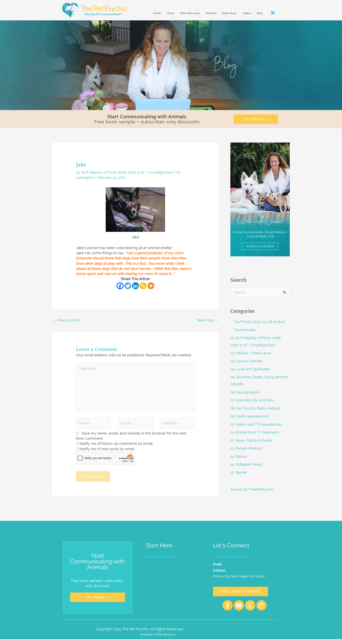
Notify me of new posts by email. (107, 449)
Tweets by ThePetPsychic (252, 489)
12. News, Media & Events (251, 440)
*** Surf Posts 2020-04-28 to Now (257, 322)
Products (211, 13)
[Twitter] (127, 285)
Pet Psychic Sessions (163, 564)
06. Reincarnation (244, 392)
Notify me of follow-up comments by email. (116, 443)
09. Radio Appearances (249, 416)
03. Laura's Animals (246, 361)
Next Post (207, 320)
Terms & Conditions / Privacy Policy (216, 629)
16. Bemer (238, 472)
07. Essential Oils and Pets (252, 400)
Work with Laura (190, 13)
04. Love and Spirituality (250, 369)
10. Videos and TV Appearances (256, 424)
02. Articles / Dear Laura (250, 353)
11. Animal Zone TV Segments (254, 432)
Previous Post (66, 320)
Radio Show (229, 13)
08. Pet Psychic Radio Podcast (255, 408)
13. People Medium (246, 448)
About (170, 13)
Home (157, 13)
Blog (259, 13)
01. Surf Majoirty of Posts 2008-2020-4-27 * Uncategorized (124, 172)
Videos (246, 13)
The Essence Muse (189, 634)
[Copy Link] (143, 285)
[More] (150, 285)
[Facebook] (120, 285)
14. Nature (238, 456)
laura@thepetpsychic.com (242, 564)
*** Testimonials (243, 330)
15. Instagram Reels (246, 464)
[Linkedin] (135, 285)
